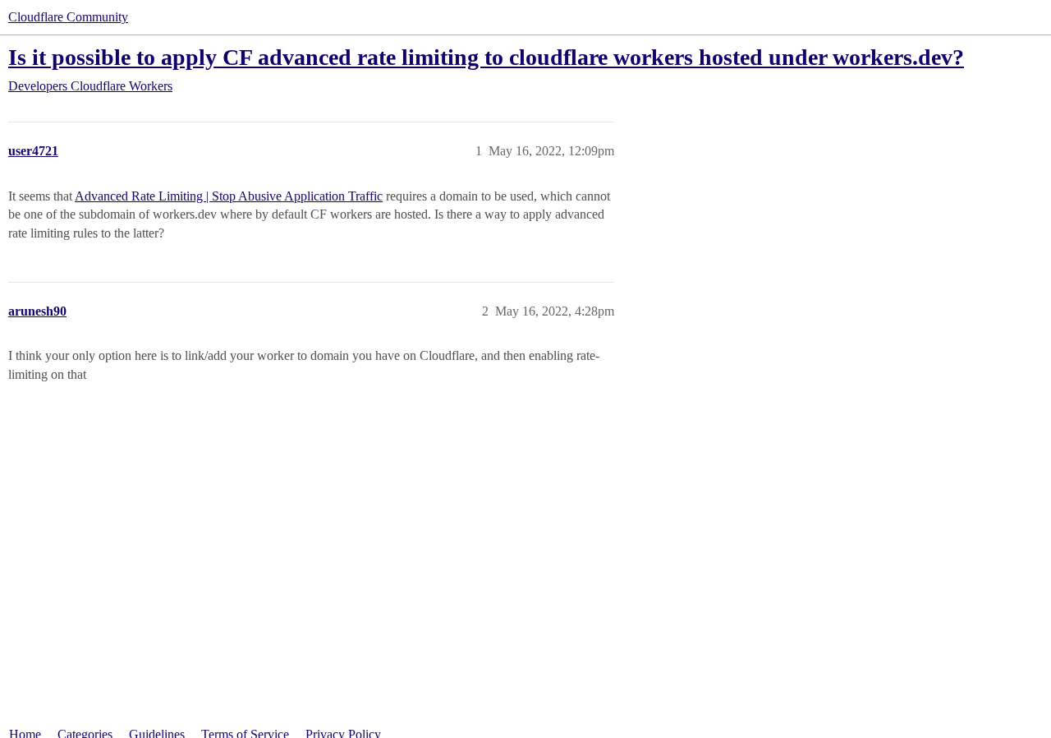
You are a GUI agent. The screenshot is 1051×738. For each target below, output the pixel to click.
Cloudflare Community (68, 17)
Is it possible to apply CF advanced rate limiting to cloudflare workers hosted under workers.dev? (486, 57)
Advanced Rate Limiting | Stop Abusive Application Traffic (229, 196)
